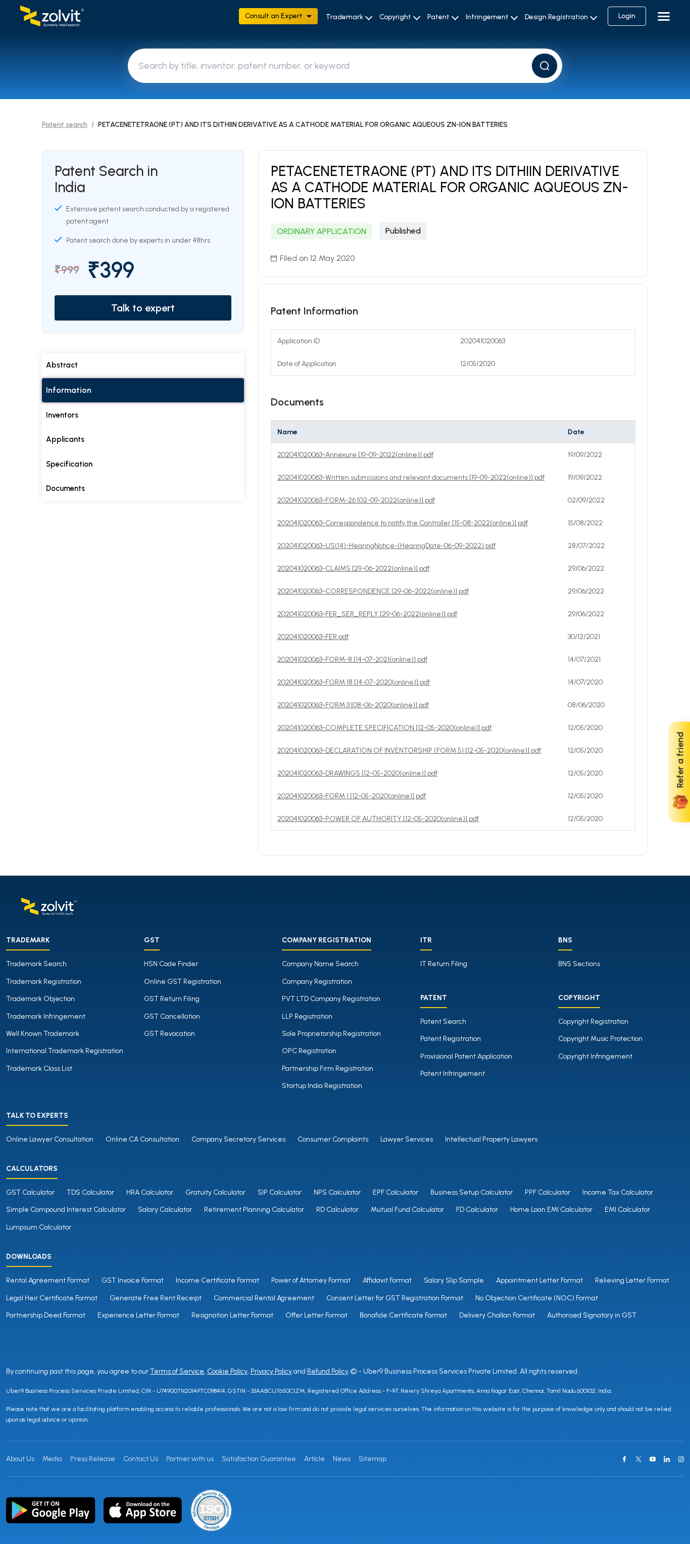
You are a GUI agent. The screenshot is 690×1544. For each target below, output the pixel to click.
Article (314, 1459)
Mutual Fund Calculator (407, 1209)
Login (626, 16)
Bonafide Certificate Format (403, 1315)
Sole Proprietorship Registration (331, 1033)
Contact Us (140, 1459)
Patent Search (443, 1021)
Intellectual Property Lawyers (491, 1139)
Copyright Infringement (595, 1056)
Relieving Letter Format (632, 1280)
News (342, 1459)
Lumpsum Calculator (38, 1227)
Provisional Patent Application (466, 1056)
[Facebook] (624, 1459)
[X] (638, 1459)
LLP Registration (307, 1016)
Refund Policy (328, 1371)
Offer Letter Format (316, 1315)
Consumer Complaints (333, 1139)
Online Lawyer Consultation (49, 1139)
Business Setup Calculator (471, 1192)
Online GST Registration (182, 981)
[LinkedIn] (667, 1459)
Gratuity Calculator (215, 1192)
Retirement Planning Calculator (254, 1209)
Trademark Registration (43, 981)
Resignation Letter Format (232, 1315)
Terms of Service (177, 1371)
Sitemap (372, 1459)
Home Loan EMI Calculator (551, 1209)
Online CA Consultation (142, 1139)
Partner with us (190, 1459)
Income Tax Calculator (617, 1192)
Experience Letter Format (138, 1315)
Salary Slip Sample (454, 1280)
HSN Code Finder (171, 964)
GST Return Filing (172, 998)
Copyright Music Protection (600, 1038)
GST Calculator (30, 1192)
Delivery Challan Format (497, 1315)
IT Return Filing (443, 964)
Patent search (64, 124)
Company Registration (317, 981)
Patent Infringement (452, 1073)
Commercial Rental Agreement (264, 1298)
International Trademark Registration (64, 1051)
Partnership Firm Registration (327, 1068)
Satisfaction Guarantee (259, 1459)
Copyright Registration (593, 1021)
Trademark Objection (40, 998)
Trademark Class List (39, 1068)
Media (52, 1459)
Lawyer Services (406, 1139)
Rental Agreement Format (47, 1280)
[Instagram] (681, 1459)
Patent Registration (450, 1038)
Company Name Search (320, 964)
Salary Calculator (165, 1209)
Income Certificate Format (217, 1280)
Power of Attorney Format (311, 1280)
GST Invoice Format (133, 1280)
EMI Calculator (627, 1209)
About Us (20, 1459)
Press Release (92, 1459)
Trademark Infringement (45, 1016)
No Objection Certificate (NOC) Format (536, 1298)
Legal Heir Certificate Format (51, 1298)
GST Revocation (169, 1033)
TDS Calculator (90, 1192)
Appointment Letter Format (539, 1280)
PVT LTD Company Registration (331, 998)
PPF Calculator (547, 1192)
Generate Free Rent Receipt (156, 1298)
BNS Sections (579, 964)
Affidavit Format (387, 1280)
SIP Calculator (280, 1192)
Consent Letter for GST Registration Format (394, 1298)
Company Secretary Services (238, 1139)
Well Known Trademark (42, 1033)
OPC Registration (309, 1051)
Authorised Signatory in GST (591, 1315)
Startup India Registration (322, 1085)
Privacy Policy (271, 1371)
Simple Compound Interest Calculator (66, 1209)
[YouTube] (653, 1459)
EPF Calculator (395, 1192)
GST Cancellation (172, 1016)
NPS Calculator (337, 1192)
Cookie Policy (227, 1371)
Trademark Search (36, 964)
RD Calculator (337, 1209)
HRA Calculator (149, 1192)
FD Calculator (477, 1209)
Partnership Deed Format (45, 1315)
